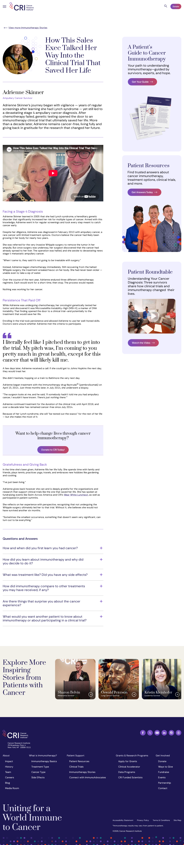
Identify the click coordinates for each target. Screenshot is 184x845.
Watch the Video (141, 342)
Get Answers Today (142, 192)
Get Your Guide (140, 81)
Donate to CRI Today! (53, 449)
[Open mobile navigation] (4, 6)
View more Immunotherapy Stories (27, 27)
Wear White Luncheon (76, 494)
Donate (176, 6)
